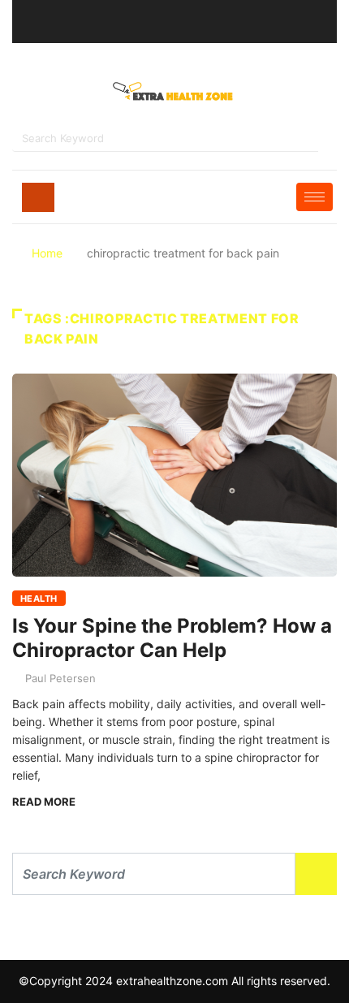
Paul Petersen (60, 678)
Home (47, 253)
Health (39, 598)
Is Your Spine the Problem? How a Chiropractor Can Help (172, 638)
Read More (43, 801)
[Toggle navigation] (38, 197)
